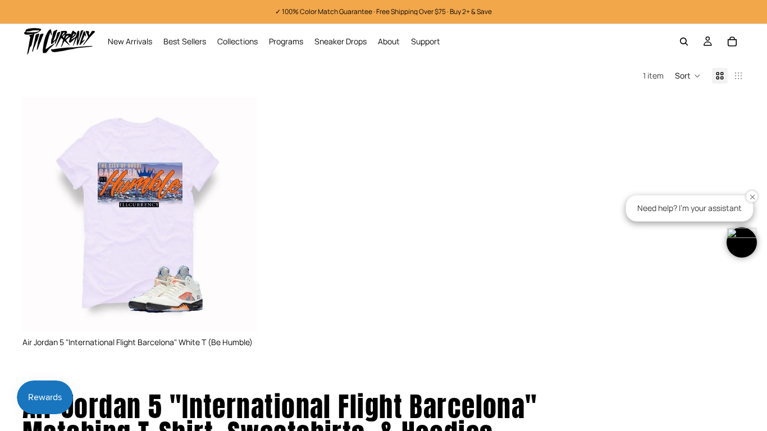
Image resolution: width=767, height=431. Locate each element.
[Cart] (732, 41)
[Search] (684, 41)
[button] (688, 75)
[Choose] (240, 314)
